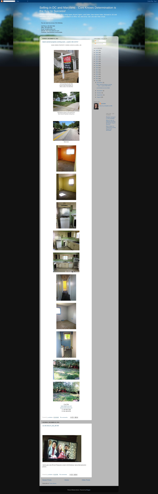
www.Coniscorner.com (66, 408)
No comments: (64, 417)
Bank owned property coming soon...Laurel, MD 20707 (60, 42)
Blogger (88, 490)
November (100, 90)
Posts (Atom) (53, 483)
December (100, 82)
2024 (97, 54)
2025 (97, 52)
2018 (97, 67)
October (99, 92)
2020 (97, 63)
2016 (97, 72)
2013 (97, 78)
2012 (97, 80)
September (100, 95)
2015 (97, 74)
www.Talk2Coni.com (66, 406)
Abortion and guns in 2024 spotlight (111, 117)
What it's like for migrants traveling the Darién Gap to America (110, 122)
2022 (97, 59)
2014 (97, 76)
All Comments (99, 43)
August (99, 97)
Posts (97, 40)
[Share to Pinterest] (77, 417)
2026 (97, 50)
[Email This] (71, 417)
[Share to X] (74, 417)
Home (67, 480)
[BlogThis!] (72, 417)
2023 (97, 57)
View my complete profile (105, 105)
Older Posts (86, 480)
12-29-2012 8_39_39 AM (50, 425)
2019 (97, 65)
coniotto (103, 103)
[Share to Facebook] (76, 417)
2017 (97, 70)
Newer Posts (46, 480)
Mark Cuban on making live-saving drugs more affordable (111, 128)
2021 (97, 61)
